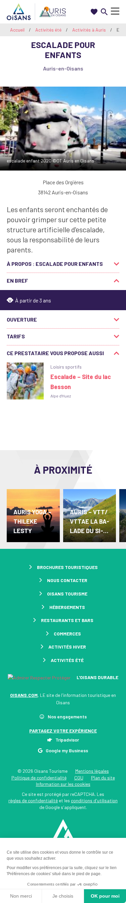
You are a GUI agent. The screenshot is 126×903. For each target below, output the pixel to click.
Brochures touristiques (67, 567)
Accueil (17, 30)
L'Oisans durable (97, 677)
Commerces (67, 633)
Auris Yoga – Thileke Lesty (32, 521)
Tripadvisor (67, 740)
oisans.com (24, 695)
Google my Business (67, 750)
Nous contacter (67, 580)
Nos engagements (67, 716)
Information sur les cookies (63, 784)
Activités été (48, 30)
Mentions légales (92, 771)
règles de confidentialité (33, 800)
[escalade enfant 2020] (63, 129)
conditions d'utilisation (94, 800)
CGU (78, 777)
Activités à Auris (89, 30)
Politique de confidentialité (39, 777)
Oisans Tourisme (67, 594)
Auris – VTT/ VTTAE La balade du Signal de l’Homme (89, 521)
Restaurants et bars (67, 620)
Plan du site (103, 777)
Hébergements (67, 607)
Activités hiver (67, 647)
